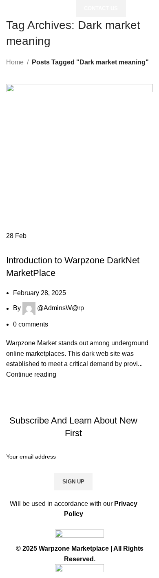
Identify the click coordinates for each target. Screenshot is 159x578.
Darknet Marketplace (42, 246)
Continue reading (31, 374)
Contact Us (101, 8)
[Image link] (79, 536)
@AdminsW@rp (60, 308)
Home (15, 62)
